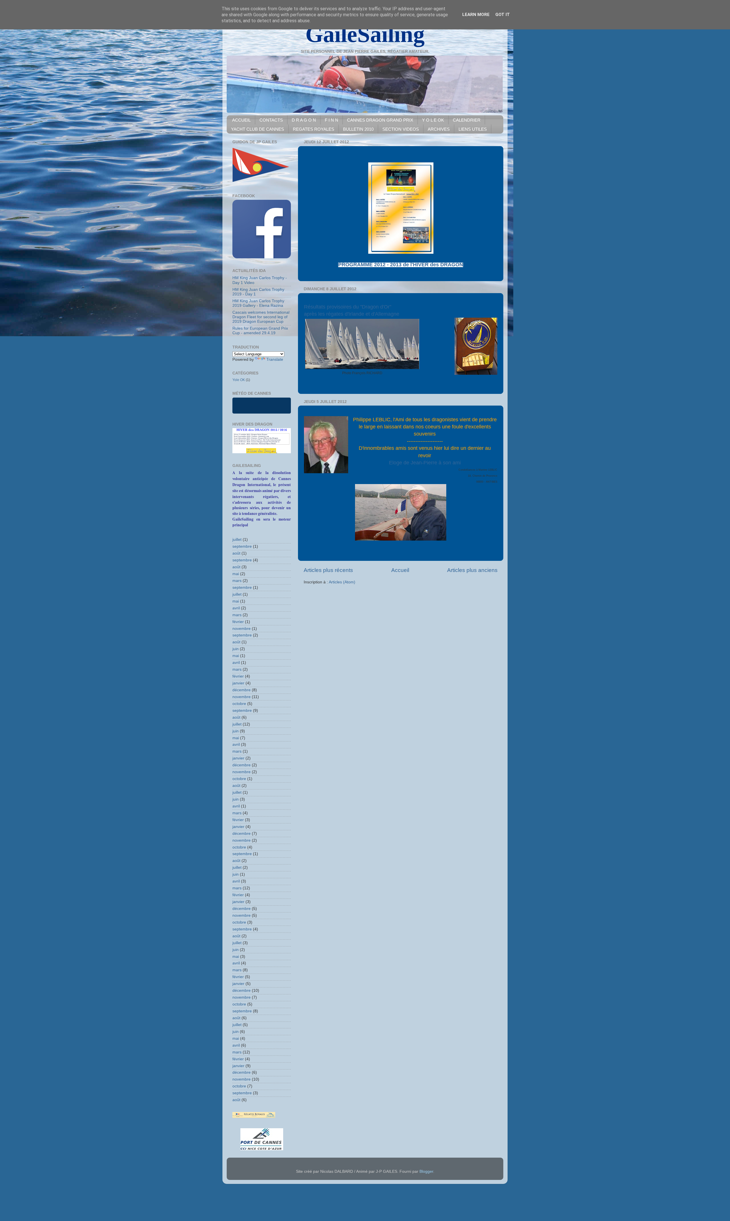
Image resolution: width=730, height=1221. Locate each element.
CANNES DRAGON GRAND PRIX (380, 120)
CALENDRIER (466, 120)
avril (236, 608)
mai (235, 574)
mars (237, 581)
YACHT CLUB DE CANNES (257, 129)
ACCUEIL (241, 120)
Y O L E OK (433, 120)
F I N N (331, 120)
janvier (238, 683)
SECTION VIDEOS (400, 129)
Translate (274, 359)
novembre (241, 628)
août (236, 553)
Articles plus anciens (472, 570)
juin (235, 649)
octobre (239, 704)
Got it (502, 14)
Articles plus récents (328, 570)
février (238, 622)
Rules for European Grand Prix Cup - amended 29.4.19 (260, 330)
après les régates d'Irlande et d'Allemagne (351, 314)
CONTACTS (271, 120)
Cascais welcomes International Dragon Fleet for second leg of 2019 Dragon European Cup (260, 317)
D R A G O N (304, 120)
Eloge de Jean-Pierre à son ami (425, 463)
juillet (237, 539)
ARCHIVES (439, 129)
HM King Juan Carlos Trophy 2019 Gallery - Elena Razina (258, 303)
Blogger (426, 1171)
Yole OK (238, 380)
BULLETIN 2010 (358, 129)
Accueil (400, 570)
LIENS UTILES (473, 129)
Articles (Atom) (342, 582)
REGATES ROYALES (313, 129)
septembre (242, 546)
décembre (241, 690)
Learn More (476, 14)
